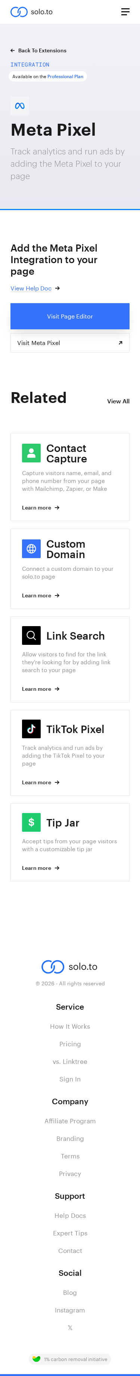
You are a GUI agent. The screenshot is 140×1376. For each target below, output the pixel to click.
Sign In (70, 1079)
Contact (70, 1250)
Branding (70, 1138)
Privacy (70, 1173)
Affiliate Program (70, 1120)
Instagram (70, 1310)
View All (118, 400)
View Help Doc (31, 288)
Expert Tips (70, 1233)
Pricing (70, 1043)
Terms (70, 1156)
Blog (70, 1292)
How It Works (70, 1026)
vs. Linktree (70, 1061)
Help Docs (70, 1215)
